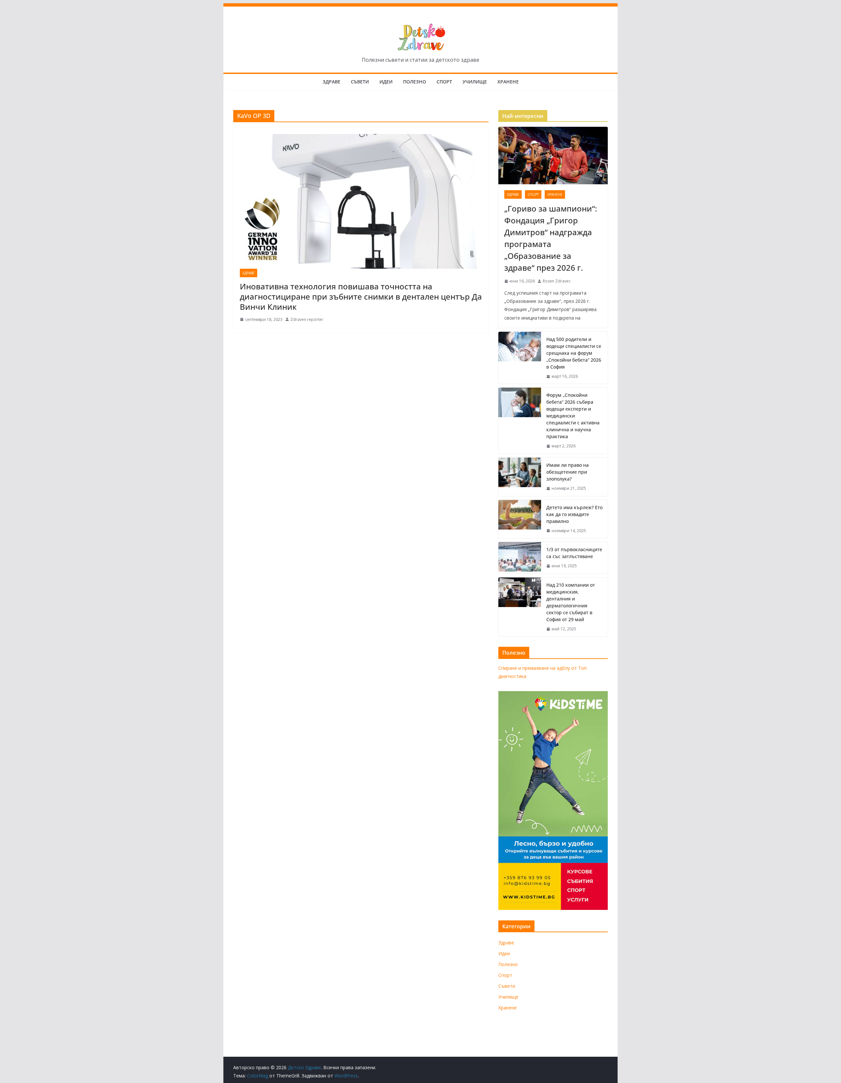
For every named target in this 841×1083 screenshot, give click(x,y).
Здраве (331, 82)
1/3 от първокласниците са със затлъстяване (574, 552)
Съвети (360, 82)
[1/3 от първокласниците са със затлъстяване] (519, 558)
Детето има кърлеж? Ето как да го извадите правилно (574, 514)
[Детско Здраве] (420, 7)
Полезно (414, 82)
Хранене (508, 82)
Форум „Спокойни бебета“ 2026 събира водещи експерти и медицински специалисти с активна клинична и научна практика (573, 416)
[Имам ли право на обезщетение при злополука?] (519, 477)
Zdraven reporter (306, 319)
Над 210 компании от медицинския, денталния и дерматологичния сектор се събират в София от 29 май (570, 602)
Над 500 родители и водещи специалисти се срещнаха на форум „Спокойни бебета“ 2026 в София (573, 353)
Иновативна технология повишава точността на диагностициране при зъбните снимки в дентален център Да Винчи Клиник (361, 296)
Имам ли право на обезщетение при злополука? (567, 472)
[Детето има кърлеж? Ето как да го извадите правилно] (519, 519)
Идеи (386, 82)
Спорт (444, 82)
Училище (475, 82)
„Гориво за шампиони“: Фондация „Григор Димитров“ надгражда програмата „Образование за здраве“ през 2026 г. (550, 238)
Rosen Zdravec (557, 281)
